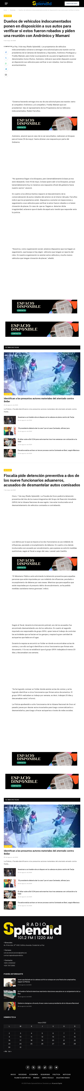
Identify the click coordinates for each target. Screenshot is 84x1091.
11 (31, 1037)
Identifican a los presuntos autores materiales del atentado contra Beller (39, 400)
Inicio (13, 1074)
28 (64, 1044)
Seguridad (45, 1074)
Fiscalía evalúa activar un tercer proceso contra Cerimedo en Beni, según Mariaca (48, 450)
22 (75, 1040)
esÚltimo (8, 394)
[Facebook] (6, 52)
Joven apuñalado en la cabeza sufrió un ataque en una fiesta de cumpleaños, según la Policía (47, 981)
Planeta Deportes (22, 1078)
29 (75, 1044)
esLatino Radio (63, 1078)
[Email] (6, 74)
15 (75, 1037)
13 (53, 1037)
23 (9, 1044)
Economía (33, 1074)
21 (64, 1040)
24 (20, 1044)
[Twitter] (6, 58)
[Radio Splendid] (42, 3)
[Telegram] (6, 69)
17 (20, 1040)
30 (9, 1047)
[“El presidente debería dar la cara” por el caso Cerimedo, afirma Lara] (10, 431)
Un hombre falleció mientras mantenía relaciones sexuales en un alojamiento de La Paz (49, 992)
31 (20, 1047)
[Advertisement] (47, 84)
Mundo (36, 1078)
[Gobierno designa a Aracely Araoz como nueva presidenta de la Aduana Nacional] (10, 1006)
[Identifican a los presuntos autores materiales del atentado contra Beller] (42, 373)
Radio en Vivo (71, 3)
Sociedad (22, 1074)
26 (42, 1044)
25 (31, 1044)
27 (53, 1044)
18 (31, 1040)
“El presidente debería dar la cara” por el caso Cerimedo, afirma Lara (44, 428)
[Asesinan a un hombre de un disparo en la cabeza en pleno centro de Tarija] (10, 420)
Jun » (10, 1051)
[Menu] (6, 3)
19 (42, 1040)
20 (53, 1040)
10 (20, 1037)
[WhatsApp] (6, 63)
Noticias (8, 16)
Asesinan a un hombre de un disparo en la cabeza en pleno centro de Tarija (46, 417)
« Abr (5, 1051)
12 (42, 1037)
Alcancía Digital (57, 1083)
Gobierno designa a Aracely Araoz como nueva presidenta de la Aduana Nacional (48, 1003)
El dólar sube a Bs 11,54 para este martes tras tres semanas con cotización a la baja (47, 440)
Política (56, 1074)
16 (9, 1040)
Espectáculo (48, 1078)
